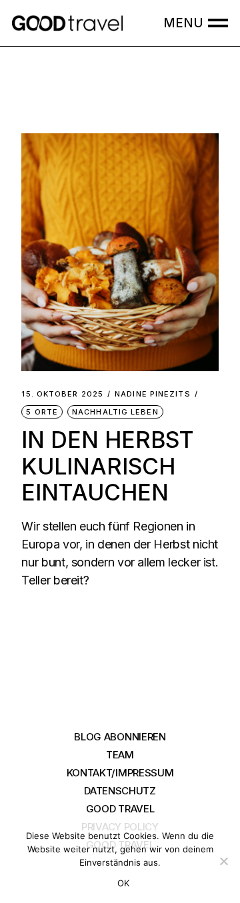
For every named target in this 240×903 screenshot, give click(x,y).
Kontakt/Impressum (120, 772)
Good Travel (120, 808)
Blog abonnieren (120, 736)
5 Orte (42, 412)
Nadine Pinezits (153, 394)
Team (120, 754)
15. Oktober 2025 (62, 394)
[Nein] (223, 861)
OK (123, 883)
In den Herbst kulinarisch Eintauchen (107, 466)
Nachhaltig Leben (115, 412)
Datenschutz (120, 790)
